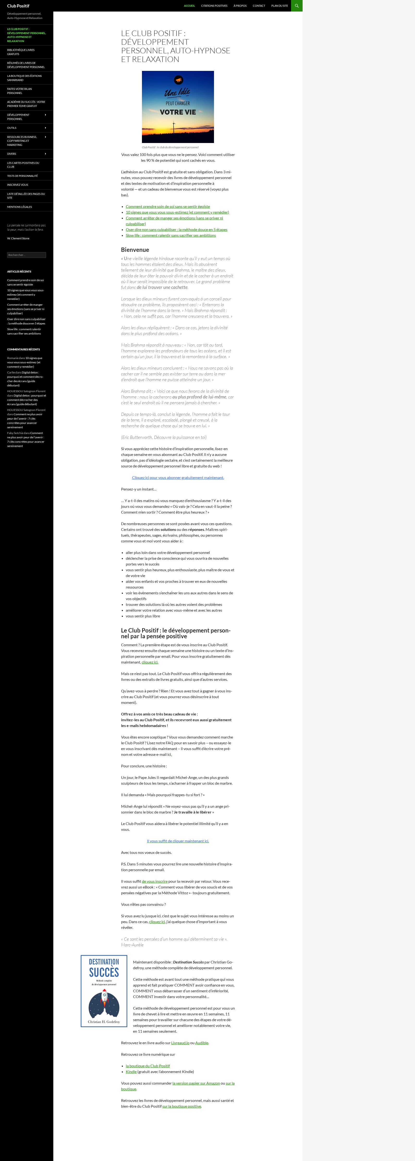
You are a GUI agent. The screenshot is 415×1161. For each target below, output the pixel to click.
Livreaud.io (180, 1042)
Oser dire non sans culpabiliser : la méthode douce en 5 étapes (176, 229)
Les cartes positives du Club (23, 164)
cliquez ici (157, 921)
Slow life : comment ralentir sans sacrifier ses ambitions (171, 235)
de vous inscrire (155, 881)
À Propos (240, 5)
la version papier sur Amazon (196, 1083)
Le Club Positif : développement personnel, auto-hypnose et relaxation (26, 35)
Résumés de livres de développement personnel (26, 64)
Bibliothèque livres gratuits (21, 52)
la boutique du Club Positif (148, 1065)
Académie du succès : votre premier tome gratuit (26, 103)
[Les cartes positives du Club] (178, 107)
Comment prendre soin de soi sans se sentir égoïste (168, 206)
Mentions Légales (19, 206)
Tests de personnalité (22, 175)
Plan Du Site (279, 5)
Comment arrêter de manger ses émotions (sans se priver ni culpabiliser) (25, 309)
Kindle (131, 1071)
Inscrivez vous (17, 184)
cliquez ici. (150, 662)
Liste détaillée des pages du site (26, 195)
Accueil (189, 5)
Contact (259, 5)
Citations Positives (214, 5)
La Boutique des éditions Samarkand (24, 77)
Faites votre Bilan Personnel (19, 90)
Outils (11, 127)
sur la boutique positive (181, 1106)
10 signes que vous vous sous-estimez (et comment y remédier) (177, 212)
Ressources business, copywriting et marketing (22, 140)
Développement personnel (18, 116)
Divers (11, 153)
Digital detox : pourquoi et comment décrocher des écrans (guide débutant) (26, 400)
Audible (201, 1042)
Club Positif (18, 5)
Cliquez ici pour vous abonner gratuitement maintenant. (178, 477)
